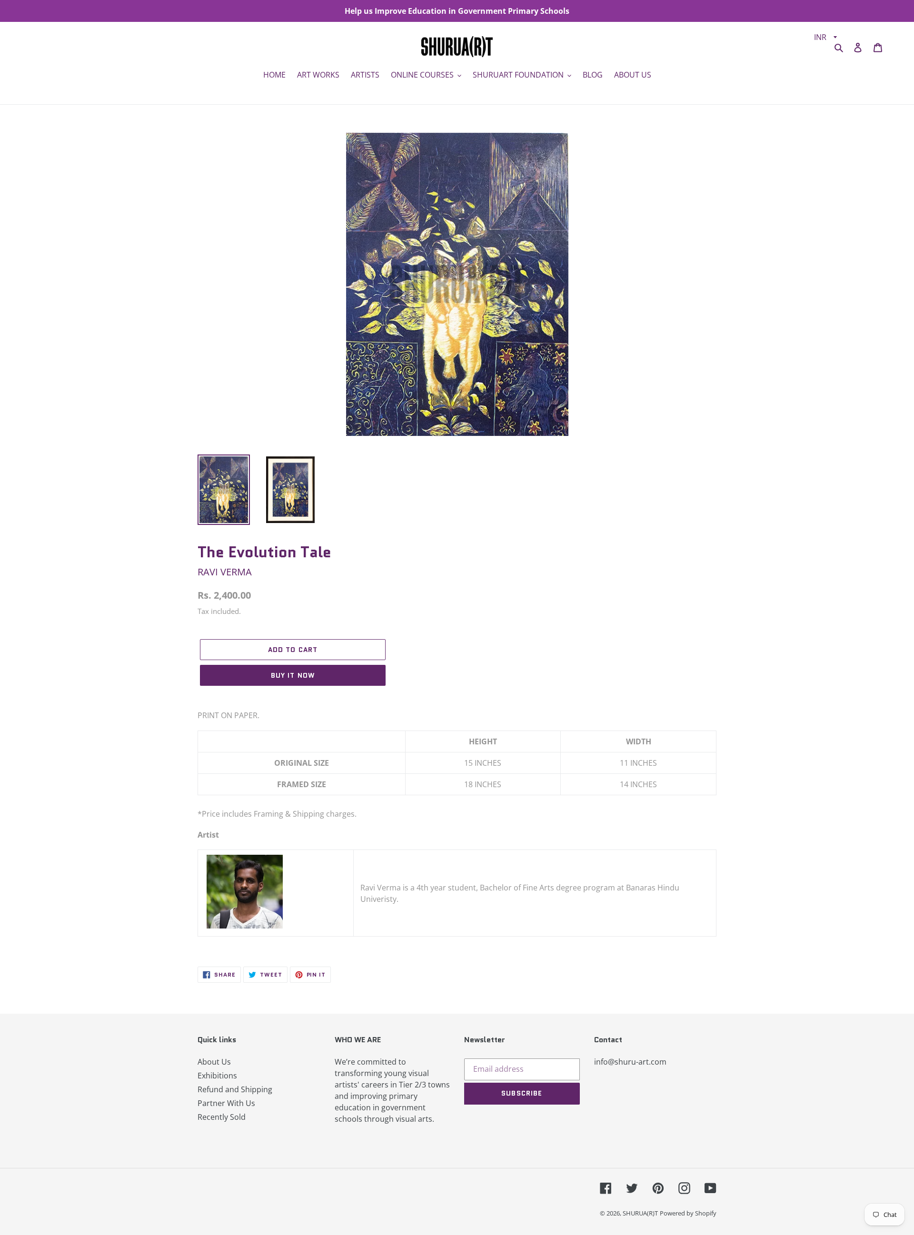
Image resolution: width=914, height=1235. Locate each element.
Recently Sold (222, 1117)
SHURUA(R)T (640, 1213)
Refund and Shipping (235, 1089)
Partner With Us (226, 1103)
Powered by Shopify (688, 1213)
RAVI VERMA (225, 571)
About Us (214, 1062)
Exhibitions (217, 1075)
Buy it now (293, 675)
